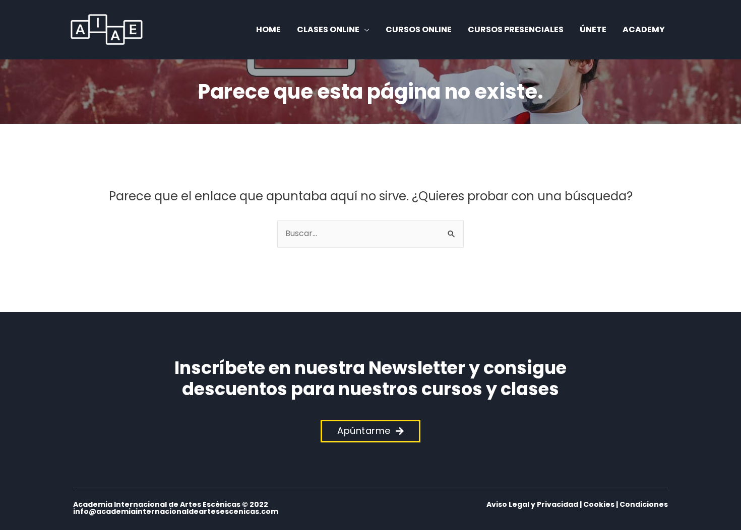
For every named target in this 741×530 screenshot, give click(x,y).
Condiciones (644, 504)
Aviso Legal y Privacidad (532, 504)
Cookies (598, 504)
